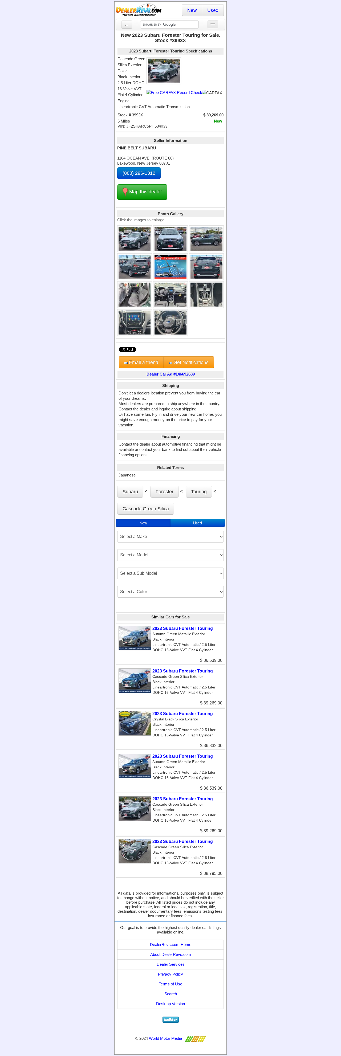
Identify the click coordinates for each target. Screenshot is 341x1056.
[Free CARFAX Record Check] (174, 93)
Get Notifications (190, 362)
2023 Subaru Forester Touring (182, 628)
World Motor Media (165, 1038)
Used (212, 10)
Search (170, 994)
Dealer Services (171, 964)
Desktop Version (170, 1003)
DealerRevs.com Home (170, 944)
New (192, 10)
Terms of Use (170, 984)
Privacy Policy (170, 974)
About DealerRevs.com (170, 954)
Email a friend (143, 362)
